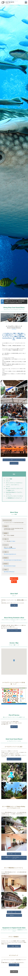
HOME (9, 298)
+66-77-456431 (12, 541)
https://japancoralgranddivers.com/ (10, 554)
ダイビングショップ (14, 298)
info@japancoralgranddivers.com (10, 548)
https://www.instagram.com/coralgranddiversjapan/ (13, 560)
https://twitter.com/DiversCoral (9, 571)
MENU (26, 1)
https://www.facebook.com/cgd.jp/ (10, 565)
